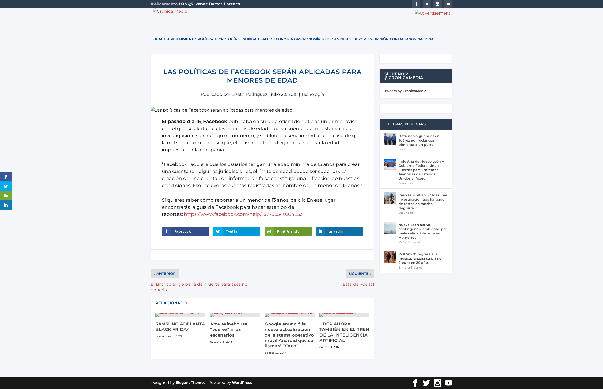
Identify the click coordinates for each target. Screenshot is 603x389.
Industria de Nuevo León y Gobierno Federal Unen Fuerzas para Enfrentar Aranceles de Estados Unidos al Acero (421, 170)
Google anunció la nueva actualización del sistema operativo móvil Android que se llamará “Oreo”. (289, 335)
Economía (283, 39)
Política (205, 39)
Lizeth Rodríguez (249, 94)
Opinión (380, 39)
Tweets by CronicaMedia (405, 91)
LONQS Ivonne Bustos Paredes (209, 4)
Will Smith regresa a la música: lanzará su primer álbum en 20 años (421, 258)
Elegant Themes (190, 382)
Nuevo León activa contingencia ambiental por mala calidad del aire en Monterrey (423, 231)
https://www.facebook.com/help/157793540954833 (243, 214)
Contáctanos (403, 39)
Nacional (426, 39)
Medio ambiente (337, 39)
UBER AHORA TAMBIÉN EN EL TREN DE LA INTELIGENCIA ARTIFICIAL (344, 332)
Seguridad (248, 39)
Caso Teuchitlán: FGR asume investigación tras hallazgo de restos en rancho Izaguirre (423, 201)
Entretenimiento (180, 39)
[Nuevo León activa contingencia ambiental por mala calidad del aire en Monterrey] (390, 228)
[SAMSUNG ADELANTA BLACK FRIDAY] (180, 315)
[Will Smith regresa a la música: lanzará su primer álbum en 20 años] (390, 257)
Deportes (362, 39)
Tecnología (226, 39)
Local (157, 39)
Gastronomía (307, 39)
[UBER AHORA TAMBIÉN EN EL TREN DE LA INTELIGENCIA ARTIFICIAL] (344, 315)
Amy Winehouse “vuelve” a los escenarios (229, 329)
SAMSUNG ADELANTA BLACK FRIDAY (180, 326)
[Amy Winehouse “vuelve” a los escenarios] (235, 315)
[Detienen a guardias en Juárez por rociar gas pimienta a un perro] (390, 139)
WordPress (242, 382)
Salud (266, 39)
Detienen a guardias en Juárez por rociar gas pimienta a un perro (419, 140)
